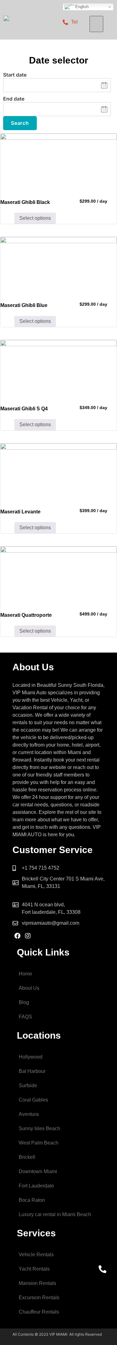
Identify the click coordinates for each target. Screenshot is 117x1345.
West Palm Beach (38, 1142)
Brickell (27, 1157)
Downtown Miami (38, 1171)
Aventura (29, 1114)
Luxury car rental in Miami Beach (55, 1214)
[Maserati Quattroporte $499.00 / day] (58, 575)
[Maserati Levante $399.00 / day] (58, 472)
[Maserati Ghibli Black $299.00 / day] (58, 163)
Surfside (28, 1085)
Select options (35, 218)
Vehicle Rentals (36, 1254)
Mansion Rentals (37, 1283)
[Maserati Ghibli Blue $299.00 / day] (58, 266)
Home (25, 973)
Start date (15, 74)
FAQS (25, 1016)
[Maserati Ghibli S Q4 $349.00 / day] (58, 369)
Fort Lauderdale (36, 1185)
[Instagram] (28, 936)
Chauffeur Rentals (39, 1311)
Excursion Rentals (39, 1297)
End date (13, 98)
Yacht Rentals (34, 1269)
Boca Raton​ (32, 1200)
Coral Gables (33, 1099)
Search (20, 123)
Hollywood (30, 1056)
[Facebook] (17, 936)
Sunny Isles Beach (39, 1128)
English (81, 6)
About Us (29, 988)
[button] (97, 24)
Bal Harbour (32, 1071)
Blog (24, 1002)
